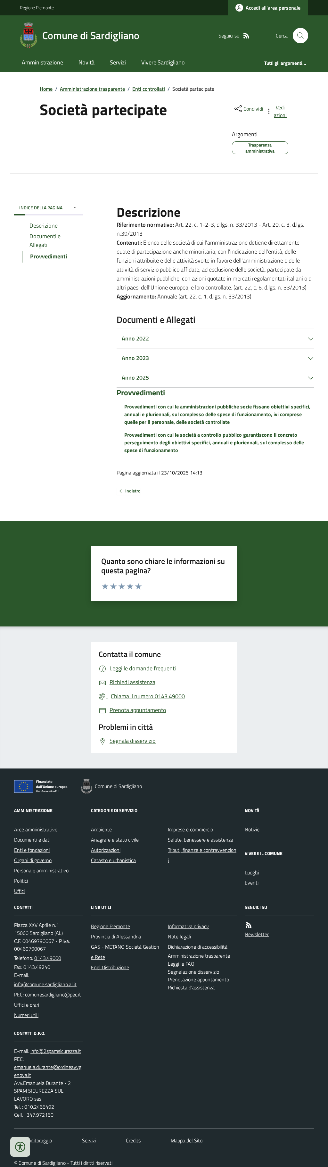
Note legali (179, 936)
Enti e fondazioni (32, 850)
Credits (133, 1140)
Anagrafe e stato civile (115, 840)
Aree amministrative (35, 829)
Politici (21, 881)
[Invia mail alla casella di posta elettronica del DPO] (55, 1051)
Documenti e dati (32, 840)
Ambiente (101, 829)
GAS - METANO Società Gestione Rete (125, 952)
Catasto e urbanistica (113, 860)
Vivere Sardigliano (163, 62)
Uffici (19, 891)
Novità (86, 62)
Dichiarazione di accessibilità (197, 947)
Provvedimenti (141, 393)
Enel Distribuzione (110, 967)
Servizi (118, 62)
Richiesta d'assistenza (191, 987)
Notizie (252, 829)
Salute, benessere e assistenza (200, 840)
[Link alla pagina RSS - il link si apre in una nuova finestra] (246, 36)
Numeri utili (26, 1015)
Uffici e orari (26, 1005)
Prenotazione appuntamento (198, 979)
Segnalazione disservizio (193, 972)
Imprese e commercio (190, 829)
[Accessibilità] (20, 1147)
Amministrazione (42, 62)
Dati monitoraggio (33, 1140)
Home (46, 89)
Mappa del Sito (186, 1140)
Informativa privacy (188, 926)
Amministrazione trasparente (92, 89)
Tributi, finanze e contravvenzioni (202, 855)
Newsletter (257, 934)
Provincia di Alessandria (116, 936)
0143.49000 (47, 958)
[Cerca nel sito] (298, 35)
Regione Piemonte (37, 7)
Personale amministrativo (41, 870)
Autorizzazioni (105, 850)
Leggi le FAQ (181, 964)
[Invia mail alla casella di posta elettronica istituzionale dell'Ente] (45, 984)
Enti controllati (148, 89)
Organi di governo (33, 860)
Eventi (251, 882)
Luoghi (252, 872)
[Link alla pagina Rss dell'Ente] (248, 925)
